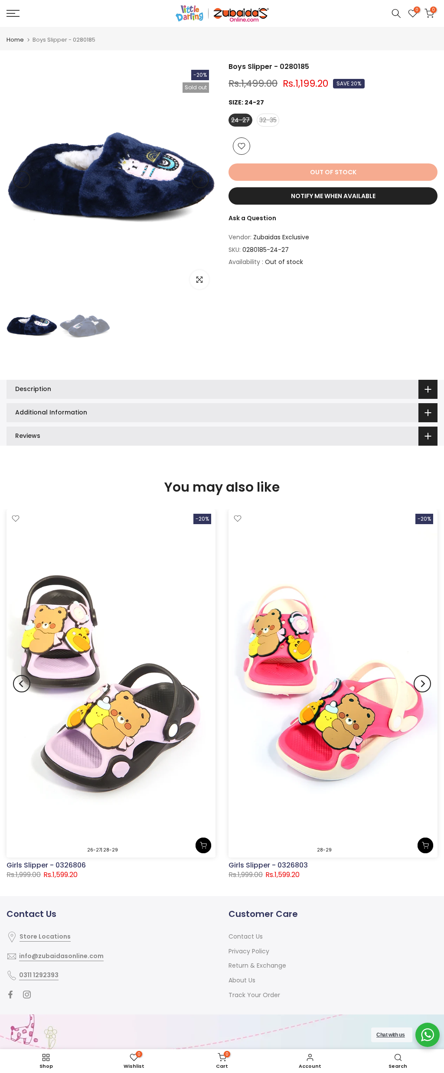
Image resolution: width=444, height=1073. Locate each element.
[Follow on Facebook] (10, 994)
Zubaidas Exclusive (281, 237)
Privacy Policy (249, 951)
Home (15, 40)
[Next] (200, 179)
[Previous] (21, 179)
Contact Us (246, 936)
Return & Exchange (257, 965)
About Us (242, 980)
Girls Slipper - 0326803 (268, 866)
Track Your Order (254, 995)
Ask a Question (252, 218)
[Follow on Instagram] (27, 994)
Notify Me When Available (333, 196)
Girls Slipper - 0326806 (46, 866)
